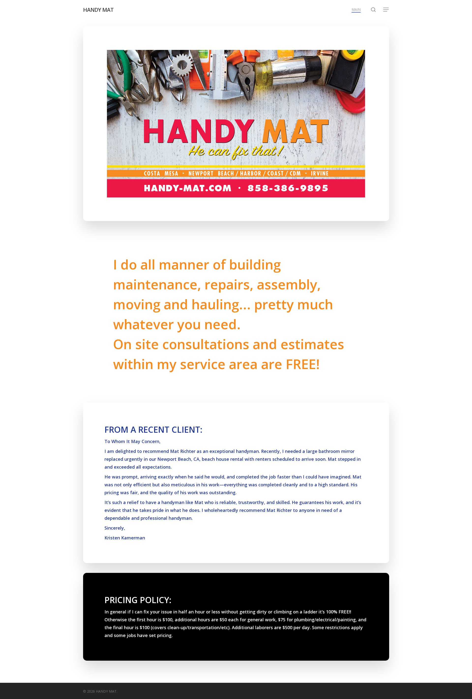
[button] (386, 9)
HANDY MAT (98, 9)
